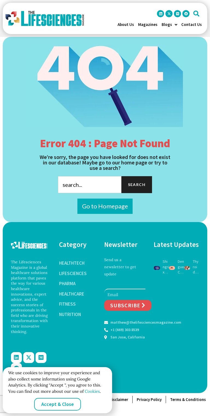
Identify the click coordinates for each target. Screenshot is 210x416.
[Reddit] (185, 13)
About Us (126, 24)
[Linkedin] (160, 13)
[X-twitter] (169, 13)
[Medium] (177, 13)
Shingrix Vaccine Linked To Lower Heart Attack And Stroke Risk (166, 267)
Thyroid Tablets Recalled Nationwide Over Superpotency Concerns (196, 267)
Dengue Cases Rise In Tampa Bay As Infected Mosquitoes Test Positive (181, 267)
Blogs (167, 24)
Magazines (148, 24)
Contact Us (191, 24)
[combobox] (89, 184)
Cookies (92, 391)
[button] (196, 13)
